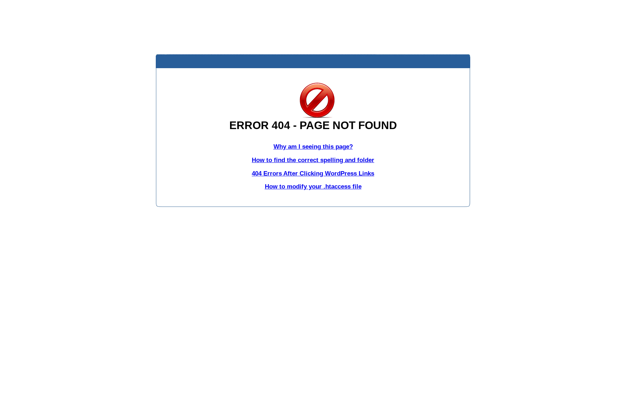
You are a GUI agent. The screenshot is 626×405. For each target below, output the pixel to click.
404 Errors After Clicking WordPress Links (313, 173)
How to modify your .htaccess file (313, 186)
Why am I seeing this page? (313, 146)
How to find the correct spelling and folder (313, 160)
